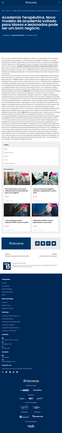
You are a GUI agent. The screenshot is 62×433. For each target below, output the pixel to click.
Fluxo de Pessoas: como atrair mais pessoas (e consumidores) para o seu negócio (16, 191)
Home (3, 10)
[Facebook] (37, 243)
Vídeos (6, 159)
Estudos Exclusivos (8, 152)
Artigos (6, 149)
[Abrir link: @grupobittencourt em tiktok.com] (13, 372)
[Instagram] (48, 243)
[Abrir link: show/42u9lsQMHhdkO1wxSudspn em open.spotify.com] (17, 372)
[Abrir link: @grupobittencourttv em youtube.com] (10, 372)
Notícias (8, 10)
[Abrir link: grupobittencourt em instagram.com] (3, 372)
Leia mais (7, 196)
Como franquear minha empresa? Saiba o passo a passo (17, 221)
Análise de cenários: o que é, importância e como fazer (43, 221)
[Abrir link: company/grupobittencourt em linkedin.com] (6, 372)
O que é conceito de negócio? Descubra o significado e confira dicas (44, 191)
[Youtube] (53, 243)
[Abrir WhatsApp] (58, 429)
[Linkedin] (43, 243)
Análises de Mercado (9, 163)
